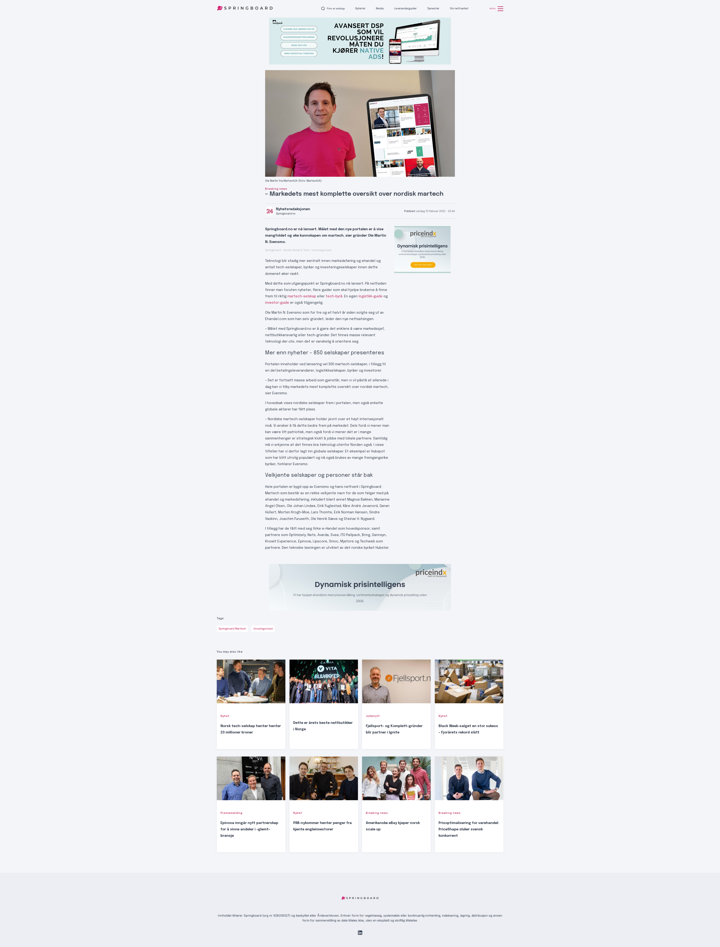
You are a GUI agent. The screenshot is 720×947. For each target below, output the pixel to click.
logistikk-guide (370, 296)
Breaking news (276, 189)
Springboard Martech (232, 629)
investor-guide (277, 302)
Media (380, 8)
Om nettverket (459, 8)
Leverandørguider (405, 8)
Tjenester (433, 8)
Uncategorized (263, 629)
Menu (493, 8)
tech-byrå (334, 296)
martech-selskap (301, 296)
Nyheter (360, 8)
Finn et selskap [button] (336, 8)
